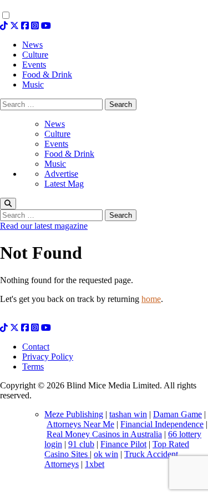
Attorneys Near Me (80, 424)
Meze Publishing (73, 414)
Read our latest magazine (44, 225)
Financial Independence (162, 424)
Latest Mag (64, 183)
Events (56, 143)
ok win (106, 454)
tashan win (128, 414)
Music (55, 163)
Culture (57, 134)
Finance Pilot (123, 444)
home (151, 299)
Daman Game (177, 414)
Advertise (61, 173)
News (54, 124)
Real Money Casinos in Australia (104, 434)
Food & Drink (69, 153)
